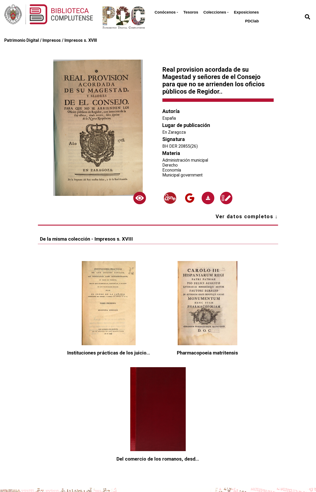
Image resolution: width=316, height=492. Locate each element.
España (169, 118)
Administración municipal (185, 160)
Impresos (52, 40)
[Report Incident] (226, 198)
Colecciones (214, 12)
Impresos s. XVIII (80, 40)
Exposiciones (246, 12)
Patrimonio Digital (21, 40)
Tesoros (190, 12)
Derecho (170, 165)
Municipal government (182, 175)
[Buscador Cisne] (170, 198)
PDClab (252, 21)
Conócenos (165, 12)
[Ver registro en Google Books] (189, 198)
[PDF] (208, 198)
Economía (171, 170)
